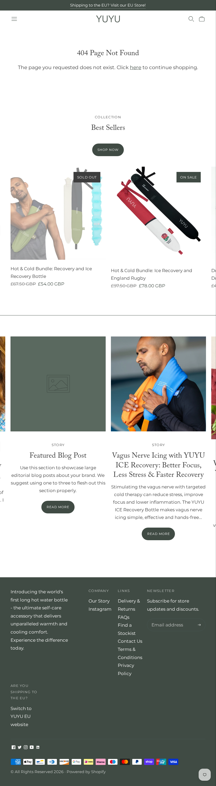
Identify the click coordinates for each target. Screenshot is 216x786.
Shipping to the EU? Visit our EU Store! (108, 5)
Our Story (99, 601)
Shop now (108, 150)
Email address (166, 619)
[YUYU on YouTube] (32, 747)
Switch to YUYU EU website (21, 716)
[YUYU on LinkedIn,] (38, 747)
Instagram (100, 609)
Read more (158, 534)
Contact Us (130, 641)
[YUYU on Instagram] (26, 747)
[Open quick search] (191, 19)
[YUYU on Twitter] (20, 747)
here (135, 67)
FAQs (123, 617)
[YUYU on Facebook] (14, 747)
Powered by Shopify (86, 771)
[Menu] (14, 19)
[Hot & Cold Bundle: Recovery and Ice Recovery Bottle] (58, 213)
